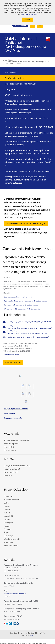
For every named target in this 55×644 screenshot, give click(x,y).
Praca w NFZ (10, 72)
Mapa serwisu (9, 413)
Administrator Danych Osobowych (16, 440)
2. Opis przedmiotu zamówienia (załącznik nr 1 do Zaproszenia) (25, 301)
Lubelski (7, 506)
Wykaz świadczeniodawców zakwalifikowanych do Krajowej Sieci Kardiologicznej (28, 102)
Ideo (31, 636)
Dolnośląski (8, 496)
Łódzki (6, 503)
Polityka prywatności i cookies (16, 409)
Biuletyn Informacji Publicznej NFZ (17, 466)
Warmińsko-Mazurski (12, 539)
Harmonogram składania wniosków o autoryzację (27, 171)
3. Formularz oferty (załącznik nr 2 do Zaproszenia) (20, 305)
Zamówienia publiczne (12, 444)
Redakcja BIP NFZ (11, 472)
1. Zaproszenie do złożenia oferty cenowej (17, 297)
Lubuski (7, 509)
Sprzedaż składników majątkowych (20, 83)
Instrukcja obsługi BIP (12, 469)
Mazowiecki (8, 516)
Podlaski (7, 526)
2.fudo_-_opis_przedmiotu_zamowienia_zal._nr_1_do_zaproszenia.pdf (29, 327)
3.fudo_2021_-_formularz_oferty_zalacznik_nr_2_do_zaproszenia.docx (27, 332)
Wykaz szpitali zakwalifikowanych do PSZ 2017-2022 (29, 127)
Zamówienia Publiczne (15, 78)
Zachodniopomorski (11, 546)
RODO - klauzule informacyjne (19, 95)
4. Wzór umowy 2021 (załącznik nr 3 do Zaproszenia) (21, 309)
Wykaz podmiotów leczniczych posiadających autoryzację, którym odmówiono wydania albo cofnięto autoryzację (26, 179)
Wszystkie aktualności (13, 362)
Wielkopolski (8, 542)
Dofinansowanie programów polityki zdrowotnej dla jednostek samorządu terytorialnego (29, 134)
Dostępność (10, 89)
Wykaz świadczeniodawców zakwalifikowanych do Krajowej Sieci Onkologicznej (28, 111)
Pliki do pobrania (10, 450)
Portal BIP (8, 476)
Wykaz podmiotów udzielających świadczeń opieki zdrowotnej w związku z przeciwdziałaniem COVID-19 (28, 162)
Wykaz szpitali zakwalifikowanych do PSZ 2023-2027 (26, 120)
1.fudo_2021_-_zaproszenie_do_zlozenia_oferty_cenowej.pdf (29, 322)
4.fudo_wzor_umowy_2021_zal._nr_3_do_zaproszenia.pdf (27, 337)
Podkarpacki (8, 523)
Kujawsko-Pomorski (11, 500)
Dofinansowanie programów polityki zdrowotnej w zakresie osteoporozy (28, 143)
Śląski (6, 533)
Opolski (7, 519)
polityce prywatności (29, 14)
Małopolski (8, 513)
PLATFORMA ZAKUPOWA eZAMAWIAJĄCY (26, 224)
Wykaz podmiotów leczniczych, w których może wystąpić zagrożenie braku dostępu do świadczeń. (28, 152)
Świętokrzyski (9, 536)
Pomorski (7, 529)
